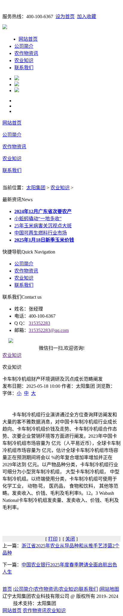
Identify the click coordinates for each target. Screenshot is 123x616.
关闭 (70, 538)
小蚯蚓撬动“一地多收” (37, 218)
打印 (53, 538)
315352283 (39, 323)
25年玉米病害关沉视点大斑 (43, 225)
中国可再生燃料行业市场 (40, 232)
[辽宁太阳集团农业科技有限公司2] (16, 84)
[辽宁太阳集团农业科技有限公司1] (16, 78)
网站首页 (28, 39)
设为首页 (65, 16)
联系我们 (23, 67)
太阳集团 (35, 187)
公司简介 (23, 46)
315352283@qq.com (49, 330)
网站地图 (109, 589)
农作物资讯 (26, 53)
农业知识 (23, 60)
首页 (7, 589)
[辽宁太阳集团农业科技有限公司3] (16, 90)
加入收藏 (86, 16)
